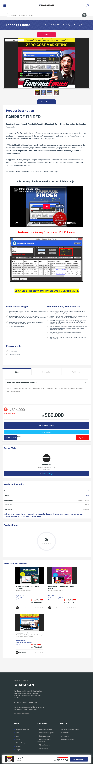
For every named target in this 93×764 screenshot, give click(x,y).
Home (47, 25)
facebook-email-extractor (52, 514)
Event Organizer (68, 739)
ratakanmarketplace (47, 733)
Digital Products (59, 25)
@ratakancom (45, 736)
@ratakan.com (45, 745)
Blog (17, 736)
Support (18, 750)
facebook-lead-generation (72, 514)
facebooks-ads (21, 514)
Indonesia (17, 680)
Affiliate (66, 733)
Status (18, 746)
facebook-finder (36, 516)
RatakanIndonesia (46, 729)
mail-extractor (9, 514)
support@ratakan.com (21, 713)
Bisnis (18, 600)
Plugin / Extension (22, 598)
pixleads (26, 516)
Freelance (66, 736)
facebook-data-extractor (13, 516)
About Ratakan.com (22, 729)
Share (46, 34)
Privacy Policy (20, 743)
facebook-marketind (34, 514)
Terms (18, 739)
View (46, 474)
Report (19, 436)
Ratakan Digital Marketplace (43, 740)
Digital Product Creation (71, 729)
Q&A (17, 733)
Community (44, 748)
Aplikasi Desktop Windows (77, 25)
